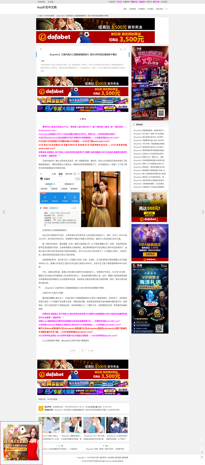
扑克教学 (141, 9)
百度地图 (117, 457)
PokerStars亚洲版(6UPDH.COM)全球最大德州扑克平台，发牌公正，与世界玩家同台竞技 (76, 134)
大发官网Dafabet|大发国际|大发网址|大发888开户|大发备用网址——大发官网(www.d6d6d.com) (79, 325)
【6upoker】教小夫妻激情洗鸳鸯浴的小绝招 (149, 174)
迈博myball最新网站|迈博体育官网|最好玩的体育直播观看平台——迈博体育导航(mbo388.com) (79, 321)
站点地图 (110, 457)
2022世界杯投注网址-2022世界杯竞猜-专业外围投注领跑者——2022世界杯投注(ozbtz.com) (77, 336)
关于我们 (164, 2)
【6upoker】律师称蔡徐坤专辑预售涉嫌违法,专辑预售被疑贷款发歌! (158, 150)
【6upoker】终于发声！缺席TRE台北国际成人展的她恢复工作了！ (157, 134)
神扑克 (149, 2)
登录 (52, 2)
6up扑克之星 (93, 407)
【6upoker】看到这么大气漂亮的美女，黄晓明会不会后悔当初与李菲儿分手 (161, 177)
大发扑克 (112, 2)
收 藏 (83, 119)
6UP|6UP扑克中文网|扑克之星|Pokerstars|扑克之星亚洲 (102, 461)
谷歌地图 (124, 457)
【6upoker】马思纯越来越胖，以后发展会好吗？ (151, 184)
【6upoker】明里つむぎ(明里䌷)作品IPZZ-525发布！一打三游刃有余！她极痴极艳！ (164, 164)
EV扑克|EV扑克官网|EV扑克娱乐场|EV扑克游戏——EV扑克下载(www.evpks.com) (74, 141)
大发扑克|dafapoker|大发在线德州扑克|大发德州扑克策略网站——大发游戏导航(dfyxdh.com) (78, 138)
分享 (91, 351)
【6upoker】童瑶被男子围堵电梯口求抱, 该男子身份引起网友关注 (157, 170)
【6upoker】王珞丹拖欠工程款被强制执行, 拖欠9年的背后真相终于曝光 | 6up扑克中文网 (86, 410)
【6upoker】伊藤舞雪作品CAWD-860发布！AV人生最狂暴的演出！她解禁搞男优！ (163, 140)
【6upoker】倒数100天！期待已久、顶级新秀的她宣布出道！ (155, 157)
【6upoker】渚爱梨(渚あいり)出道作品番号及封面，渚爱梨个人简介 (71, 439)
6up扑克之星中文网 (71, 341)
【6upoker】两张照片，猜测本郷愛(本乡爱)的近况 (151, 167)
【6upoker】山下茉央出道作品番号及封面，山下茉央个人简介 (116, 439)
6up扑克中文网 (47, 7)
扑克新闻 (132, 9)
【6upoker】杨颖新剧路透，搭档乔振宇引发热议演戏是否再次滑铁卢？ (159, 130)
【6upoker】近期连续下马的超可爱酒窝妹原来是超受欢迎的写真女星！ (159, 187)
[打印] (121, 49)
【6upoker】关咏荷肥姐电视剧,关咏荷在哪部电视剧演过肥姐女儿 (157, 160)
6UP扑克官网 (49, 16)
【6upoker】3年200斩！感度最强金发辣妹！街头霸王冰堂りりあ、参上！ (160, 144)
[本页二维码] (202, 457)
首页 (125, 9)
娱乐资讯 (159, 9)
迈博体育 (126, 2)
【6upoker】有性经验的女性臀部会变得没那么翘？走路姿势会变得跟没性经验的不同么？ (166, 180)
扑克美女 (150, 9)
